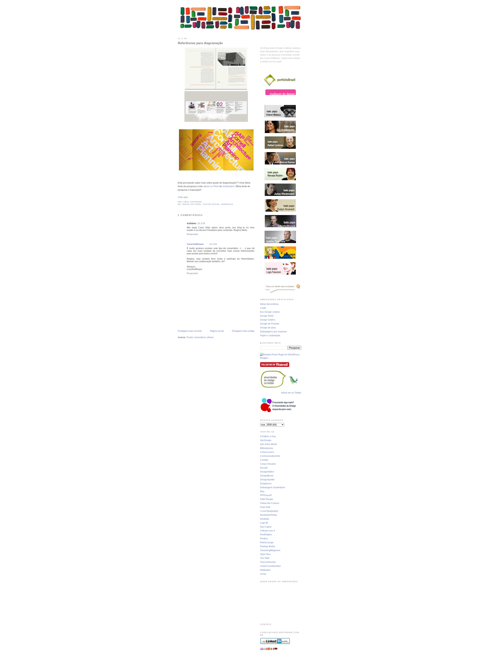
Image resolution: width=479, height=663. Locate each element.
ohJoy (263, 574)
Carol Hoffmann (195, 244)
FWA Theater (266, 499)
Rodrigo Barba (267, 546)
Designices (265, 483)
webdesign (227, 204)
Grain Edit (265, 507)
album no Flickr (211, 186)
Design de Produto (269, 323)
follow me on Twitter (291, 392)
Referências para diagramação (200, 43)
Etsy (262, 491)
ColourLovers (267, 452)
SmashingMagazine (270, 550)
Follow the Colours (269, 503)
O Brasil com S (267, 530)
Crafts (263, 308)
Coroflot (264, 460)
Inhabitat (264, 519)
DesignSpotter (267, 479)
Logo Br (264, 523)
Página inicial (217, 331)
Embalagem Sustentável (272, 487)
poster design (211, 204)
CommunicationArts (270, 456)
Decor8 (264, 468)
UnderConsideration (270, 566)
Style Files (265, 554)
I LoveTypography (269, 511)
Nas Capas (265, 526)
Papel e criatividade (270, 335)
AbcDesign (265, 440)
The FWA (264, 558)
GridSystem (228, 186)
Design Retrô (267, 316)
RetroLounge (267, 542)
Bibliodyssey (266, 448)
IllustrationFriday (268, 515)
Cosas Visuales (268, 464)
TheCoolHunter (268, 562)
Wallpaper (265, 570)
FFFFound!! (266, 495)
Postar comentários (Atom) (200, 337)
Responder (192, 234)
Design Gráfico (267, 319)
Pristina (264, 538)
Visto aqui (183, 197)
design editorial (192, 204)
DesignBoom (266, 475)
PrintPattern (266, 534)
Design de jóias (268, 327)
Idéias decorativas (269, 304)
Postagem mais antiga (243, 331)
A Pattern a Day (268, 436)
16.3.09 (201, 223)
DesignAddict (267, 471)
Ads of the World (268, 444)
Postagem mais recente (190, 331)
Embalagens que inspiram (273, 331)
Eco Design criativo (270, 312)
